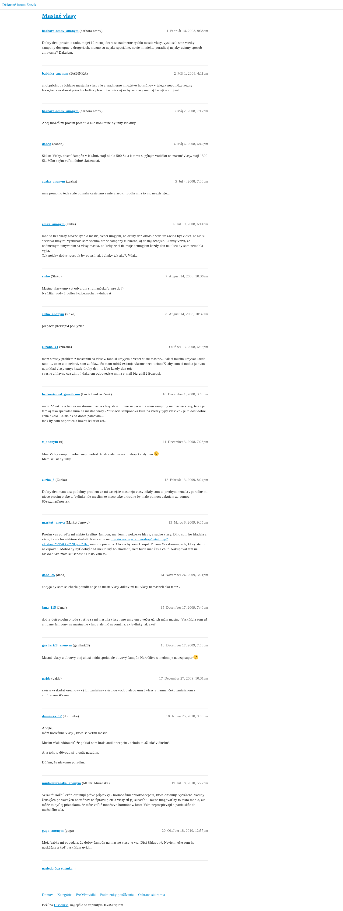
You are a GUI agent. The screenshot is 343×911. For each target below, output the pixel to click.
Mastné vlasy (59, 15)
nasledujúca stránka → (59, 868)
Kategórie (64, 895)
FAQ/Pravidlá (86, 895)
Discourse (61, 905)
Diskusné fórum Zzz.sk (19, 5)
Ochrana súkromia (151, 895)
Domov (47, 895)
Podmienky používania (117, 895)
